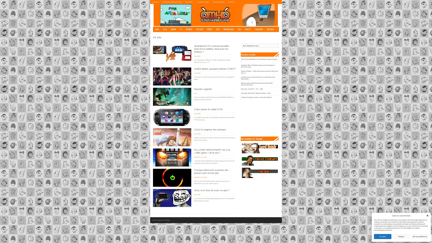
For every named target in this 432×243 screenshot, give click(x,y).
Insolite (248, 29)
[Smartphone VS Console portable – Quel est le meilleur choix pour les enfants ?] (172, 54)
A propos (155, 2)
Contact (231, 2)
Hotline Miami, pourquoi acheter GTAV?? (215, 69)
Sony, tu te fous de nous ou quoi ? (211, 190)
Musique (189, 29)
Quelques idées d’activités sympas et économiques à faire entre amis (258, 66)
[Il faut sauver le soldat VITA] (172, 117)
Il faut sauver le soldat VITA (208, 109)
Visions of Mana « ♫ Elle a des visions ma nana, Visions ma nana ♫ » (259, 72)
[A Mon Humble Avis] (216, 15)
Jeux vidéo (197, 56)
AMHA (157, 29)
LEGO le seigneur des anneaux (210, 129)
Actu (165, 29)
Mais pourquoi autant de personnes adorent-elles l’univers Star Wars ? (257, 84)
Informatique (228, 29)
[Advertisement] (260, 117)
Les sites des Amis (218, 2)
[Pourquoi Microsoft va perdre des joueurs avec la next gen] (172, 178)
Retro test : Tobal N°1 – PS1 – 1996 (252, 89)
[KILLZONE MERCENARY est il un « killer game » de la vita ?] (172, 157)
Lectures (199, 29)
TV (181, 29)
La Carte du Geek (203, 2)
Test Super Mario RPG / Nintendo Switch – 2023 (256, 93)
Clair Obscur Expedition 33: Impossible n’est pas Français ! (259, 60)
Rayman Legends (203, 89)
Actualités (197, 157)
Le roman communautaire (172, 2)
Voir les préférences (420, 236)
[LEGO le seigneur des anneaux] (172, 137)
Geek (217, 29)
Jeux (239, 29)
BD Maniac (189, 2)
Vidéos (209, 29)
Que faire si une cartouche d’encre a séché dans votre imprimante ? (258, 78)
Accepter (382, 236)
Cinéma (173, 29)
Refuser (401, 236)
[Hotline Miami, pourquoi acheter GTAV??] (172, 77)
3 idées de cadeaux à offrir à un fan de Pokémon (256, 97)
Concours (259, 29)
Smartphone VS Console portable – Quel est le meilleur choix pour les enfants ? (212, 49)
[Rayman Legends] (172, 97)
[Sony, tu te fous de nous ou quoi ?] (172, 198)
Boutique (270, 29)
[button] (427, 216)
